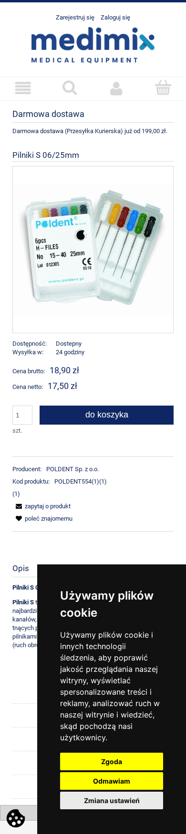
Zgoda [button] (111, 761)
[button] (23, 88)
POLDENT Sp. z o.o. (72, 469)
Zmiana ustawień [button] (112, 800)
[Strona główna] (93, 44)
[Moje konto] (116, 88)
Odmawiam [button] (111, 781)
